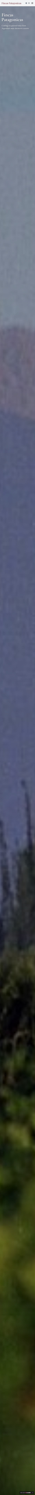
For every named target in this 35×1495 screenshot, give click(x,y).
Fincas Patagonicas (11, 3)
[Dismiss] (33, 1492)
